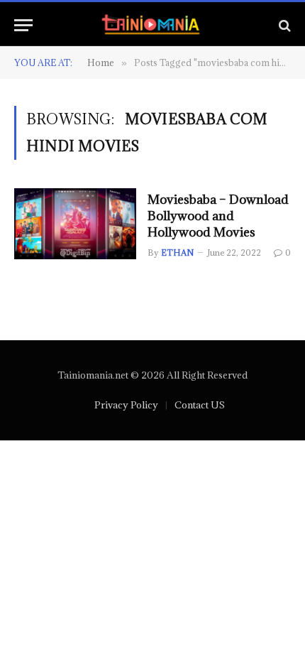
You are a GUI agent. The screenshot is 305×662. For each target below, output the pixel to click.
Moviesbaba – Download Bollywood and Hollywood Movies (218, 215)
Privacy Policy (126, 404)
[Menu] (23, 25)
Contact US (199, 404)
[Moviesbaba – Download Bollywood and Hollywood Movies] (75, 223)
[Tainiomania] (153, 25)
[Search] (283, 25)
